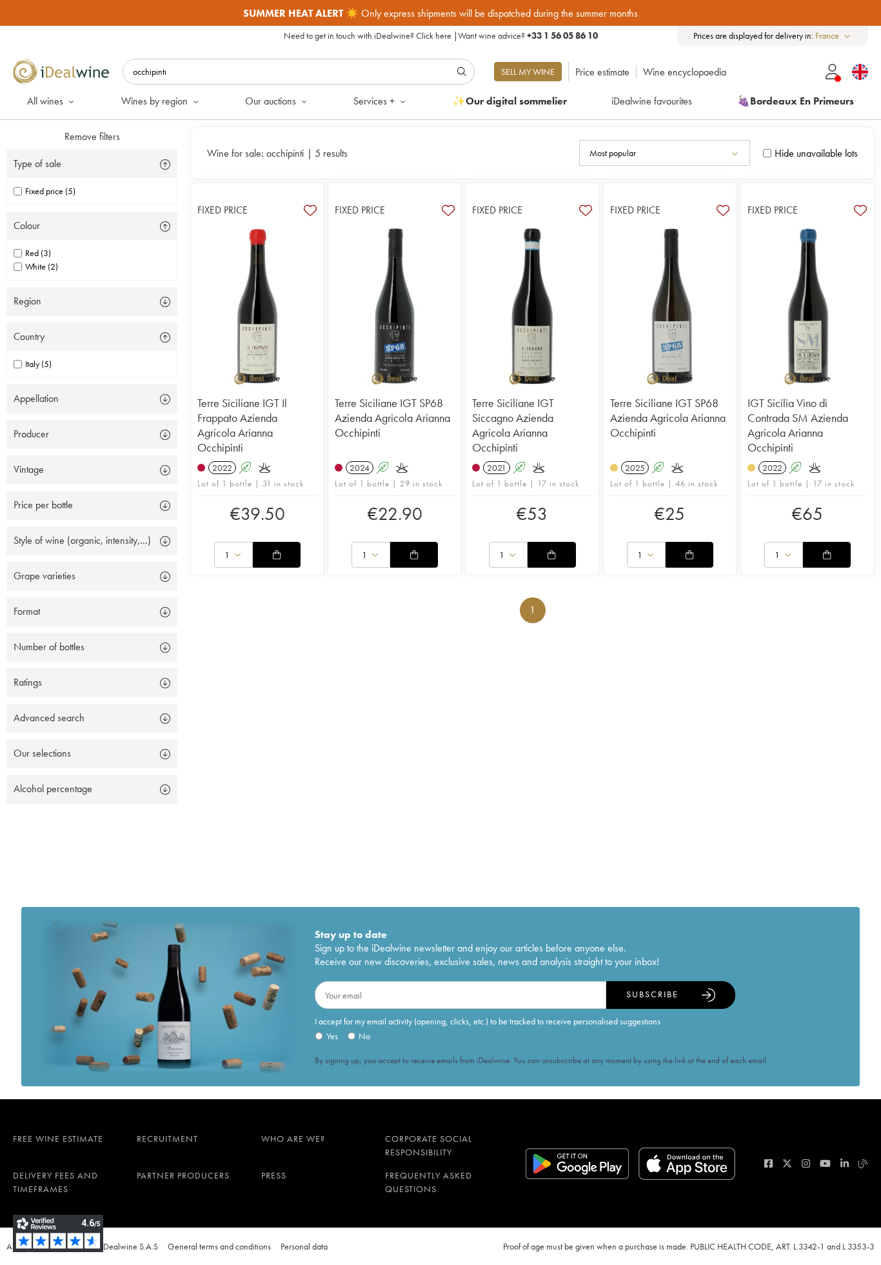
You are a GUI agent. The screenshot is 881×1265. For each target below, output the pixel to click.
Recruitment (167, 1138)
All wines (45, 101)
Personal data (304, 1246)
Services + (374, 101)
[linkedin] (844, 1163)
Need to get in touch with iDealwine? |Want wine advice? (441, 35)
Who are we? (293, 1138)
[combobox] (833, 36)
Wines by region (154, 101)
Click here (433, 35)
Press (273, 1175)
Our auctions (270, 101)
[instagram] (806, 1163)
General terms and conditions (219, 1246)
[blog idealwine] (863, 1163)
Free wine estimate (58, 1138)
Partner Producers (183, 1175)
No (364, 1036)
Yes (332, 1036)
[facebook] (768, 1163)
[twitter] (787, 1163)
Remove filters (92, 136)
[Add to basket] (277, 555)
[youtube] (825, 1163)
